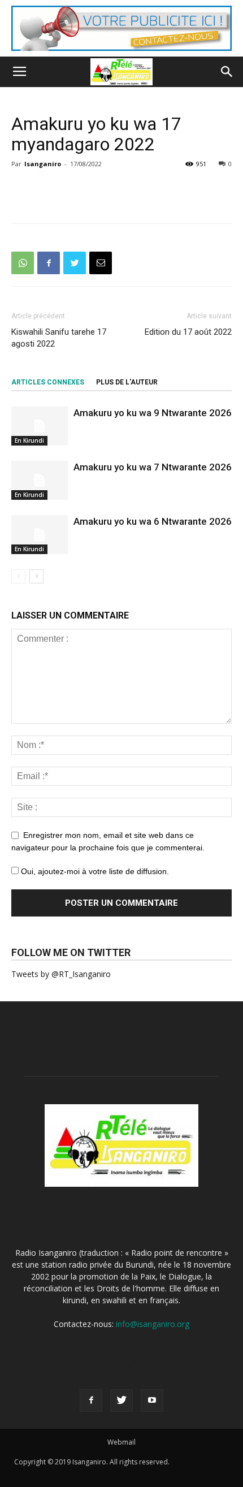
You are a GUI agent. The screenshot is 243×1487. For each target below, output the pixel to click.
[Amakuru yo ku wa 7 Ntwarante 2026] (39, 480)
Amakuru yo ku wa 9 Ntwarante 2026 (152, 412)
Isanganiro (42, 163)
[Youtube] (152, 1400)
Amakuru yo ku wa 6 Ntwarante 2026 (152, 521)
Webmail (121, 1442)
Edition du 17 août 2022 (188, 332)
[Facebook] (91, 1400)
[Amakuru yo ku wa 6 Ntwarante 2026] (39, 534)
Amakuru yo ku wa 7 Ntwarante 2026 (152, 467)
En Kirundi (29, 440)
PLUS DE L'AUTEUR (127, 382)
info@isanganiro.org (152, 1324)
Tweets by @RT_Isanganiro (61, 974)
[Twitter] (121, 1400)
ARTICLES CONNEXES (47, 382)
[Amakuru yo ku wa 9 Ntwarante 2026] (39, 426)
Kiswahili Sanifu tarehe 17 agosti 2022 (58, 338)
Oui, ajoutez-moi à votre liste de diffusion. (94, 871)
